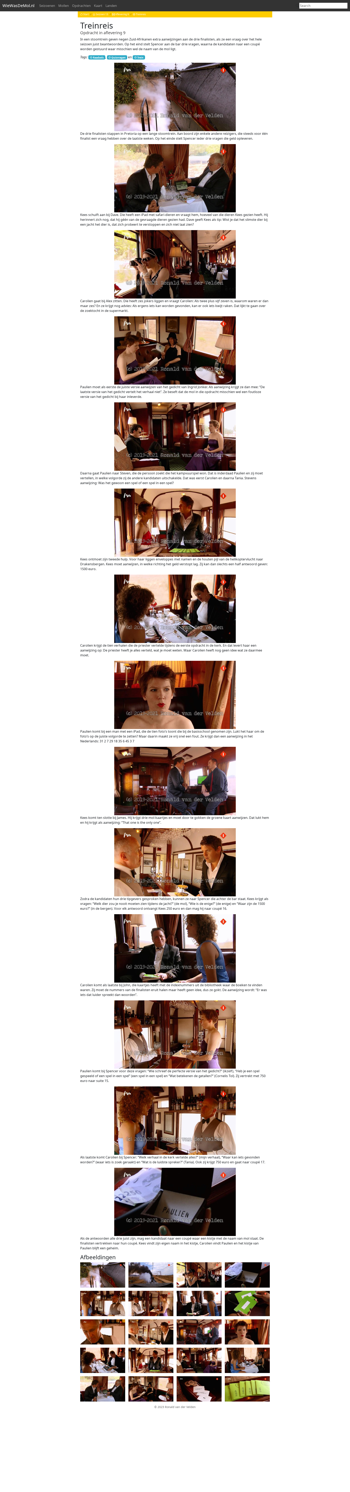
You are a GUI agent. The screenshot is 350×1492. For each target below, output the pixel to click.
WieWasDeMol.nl (18, 5)
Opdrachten (81, 5)
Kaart (98, 5)
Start (86, 14)
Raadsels (98, 57)
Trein (140, 57)
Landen (111, 5)
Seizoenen (47, 5)
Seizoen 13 (102, 14)
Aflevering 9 (122, 14)
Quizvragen (118, 57)
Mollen (63, 5)
